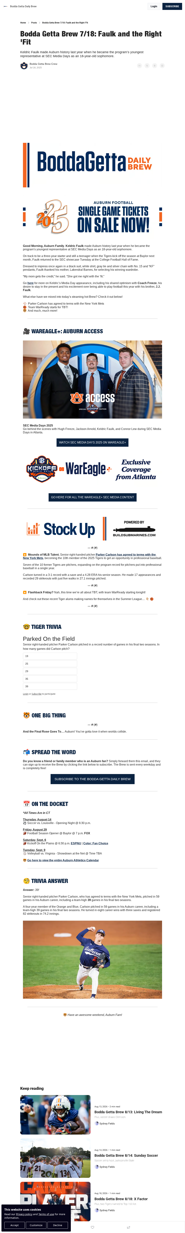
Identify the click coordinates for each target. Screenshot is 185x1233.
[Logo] (6, 6)
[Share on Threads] (154, 65)
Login (25, 693)
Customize (36, 1225)
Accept (14, 1225)
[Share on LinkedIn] (162, 65)
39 (26, 686)
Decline (57, 1225)
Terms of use (46, 1214)
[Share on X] (147, 65)
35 (26, 678)
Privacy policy (24, 1214)
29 (26, 671)
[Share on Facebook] (139, 65)
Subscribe (37, 693)
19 (26, 656)
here (30, 283)
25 (26, 663)
